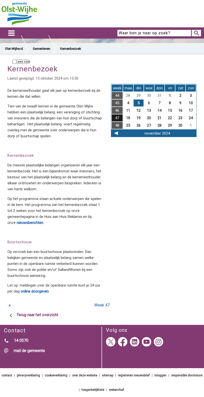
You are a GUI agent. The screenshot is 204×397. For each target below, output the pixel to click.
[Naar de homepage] (19, 25)
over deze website (84, 375)
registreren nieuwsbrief (134, 375)
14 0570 (21, 340)
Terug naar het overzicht (37, 314)
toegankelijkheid (93, 390)
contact (6, 375)
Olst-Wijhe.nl (14, 48)
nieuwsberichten (30, 222)
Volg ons (116, 330)
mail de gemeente (29, 350)
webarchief (116, 390)
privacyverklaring (28, 375)
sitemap (107, 375)
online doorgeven (35, 291)
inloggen (160, 375)
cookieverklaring (56, 375)
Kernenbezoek (70, 48)
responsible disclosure (187, 375)
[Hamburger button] (11, 33)
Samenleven (41, 48)
